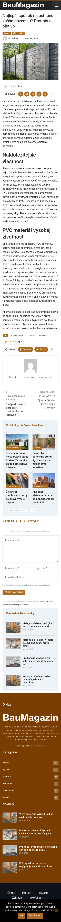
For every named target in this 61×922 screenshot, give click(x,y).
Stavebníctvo (18, 33)
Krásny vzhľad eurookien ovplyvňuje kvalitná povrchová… (36, 679)
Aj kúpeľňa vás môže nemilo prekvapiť (46, 404)
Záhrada (7, 776)
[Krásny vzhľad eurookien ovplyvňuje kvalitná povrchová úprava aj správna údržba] (13, 680)
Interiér (6, 762)
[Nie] (56, 910)
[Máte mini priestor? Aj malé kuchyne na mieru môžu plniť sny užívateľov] (13, 643)
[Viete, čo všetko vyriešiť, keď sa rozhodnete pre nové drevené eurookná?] (13, 627)
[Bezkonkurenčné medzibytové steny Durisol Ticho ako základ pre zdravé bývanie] (17, 442)
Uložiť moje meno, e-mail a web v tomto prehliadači (28, 585)
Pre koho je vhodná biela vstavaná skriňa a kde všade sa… (38, 661)
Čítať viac (35, 915)
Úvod (10, 892)
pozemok (43, 335)
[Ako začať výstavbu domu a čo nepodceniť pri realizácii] (44, 480)
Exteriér (7, 33)
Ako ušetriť (8, 783)
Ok (21, 915)
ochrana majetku (17, 335)
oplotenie (31, 335)
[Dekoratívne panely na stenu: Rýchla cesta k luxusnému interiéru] (44, 442)
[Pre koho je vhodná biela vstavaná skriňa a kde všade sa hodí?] (13, 661)
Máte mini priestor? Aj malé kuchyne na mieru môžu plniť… (38, 642)
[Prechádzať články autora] (30, 365)
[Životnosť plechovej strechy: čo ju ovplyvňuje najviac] (17, 480)
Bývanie (6, 769)
